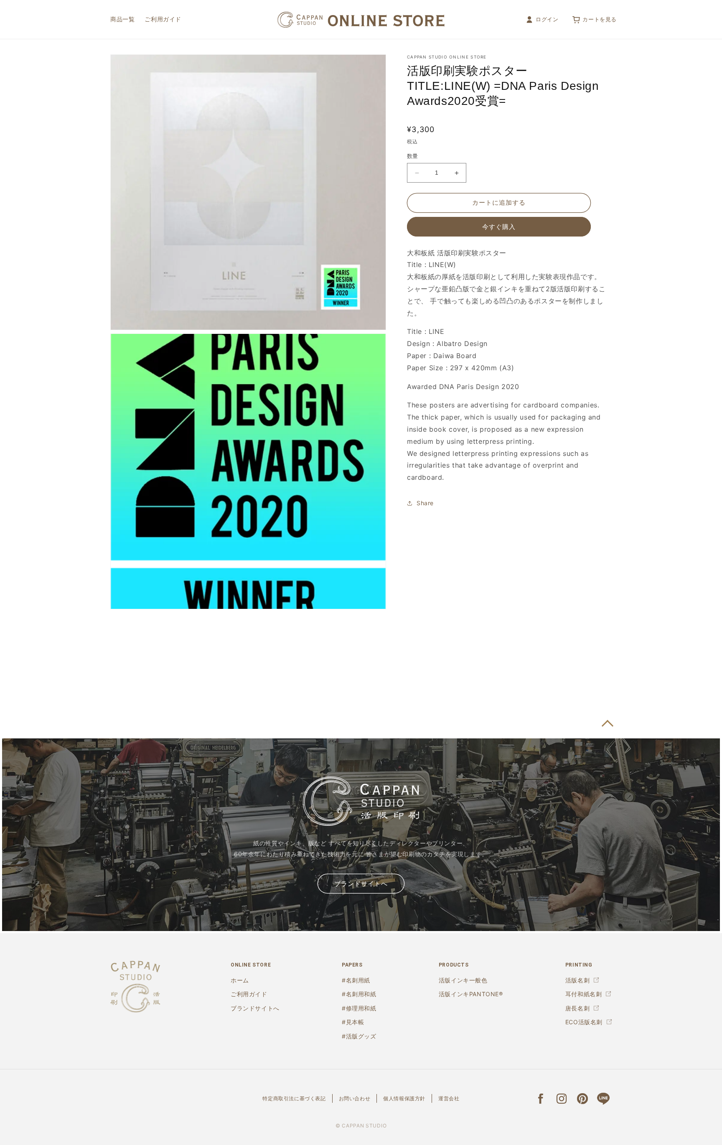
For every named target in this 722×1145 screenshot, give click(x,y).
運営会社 (448, 1098)
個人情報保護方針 (404, 1098)
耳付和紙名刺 (583, 993)
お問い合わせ (355, 1098)
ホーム (240, 980)
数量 (412, 156)
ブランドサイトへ (361, 883)
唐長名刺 (577, 1008)
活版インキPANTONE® (471, 993)
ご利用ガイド (249, 993)
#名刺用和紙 (359, 993)
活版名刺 (577, 980)
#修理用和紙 (359, 1008)
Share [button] (425, 503)
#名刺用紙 (356, 980)
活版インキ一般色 (463, 980)
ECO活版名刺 (584, 1021)
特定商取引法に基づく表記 (293, 1098)
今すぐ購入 (499, 227)
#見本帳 (353, 1021)
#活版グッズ (359, 1036)
